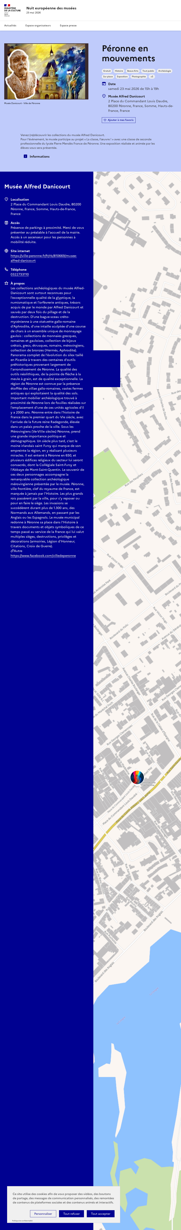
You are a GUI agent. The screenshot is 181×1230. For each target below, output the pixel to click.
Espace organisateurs (38, 25)
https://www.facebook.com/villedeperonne (43, 555)
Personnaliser (43, 1214)
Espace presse (68, 25)
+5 (152, 76)
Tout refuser (71, 1214)
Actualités (10, 25)
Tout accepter (100, 1214)
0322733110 (20, 274)
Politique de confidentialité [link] (22, 1221)
